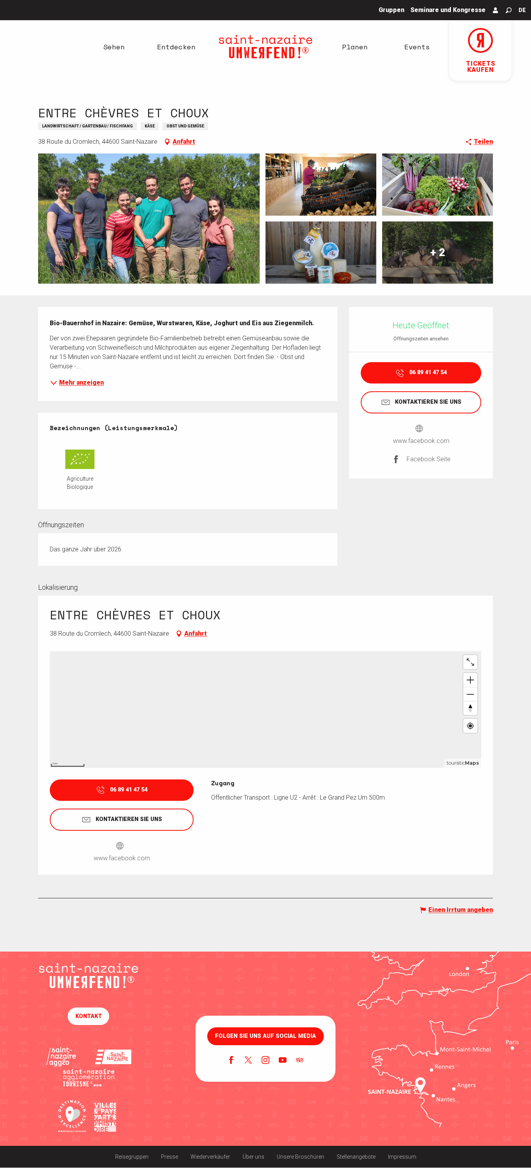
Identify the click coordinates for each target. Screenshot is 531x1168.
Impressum (402, 1157)
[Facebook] (231, 1060)
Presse (169, 1157)
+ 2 (437, 252)
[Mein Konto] (496, 10)
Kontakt (88, 1016)
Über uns (253, 1157)
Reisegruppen (131, 1157)
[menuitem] (114, 47)
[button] (509, 10)
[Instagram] (265, 1060)
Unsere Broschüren (300, 1157)
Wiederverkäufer (210, 1157)
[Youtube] (282, 1060)
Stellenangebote (356, 1157)
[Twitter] (248, 1060)
